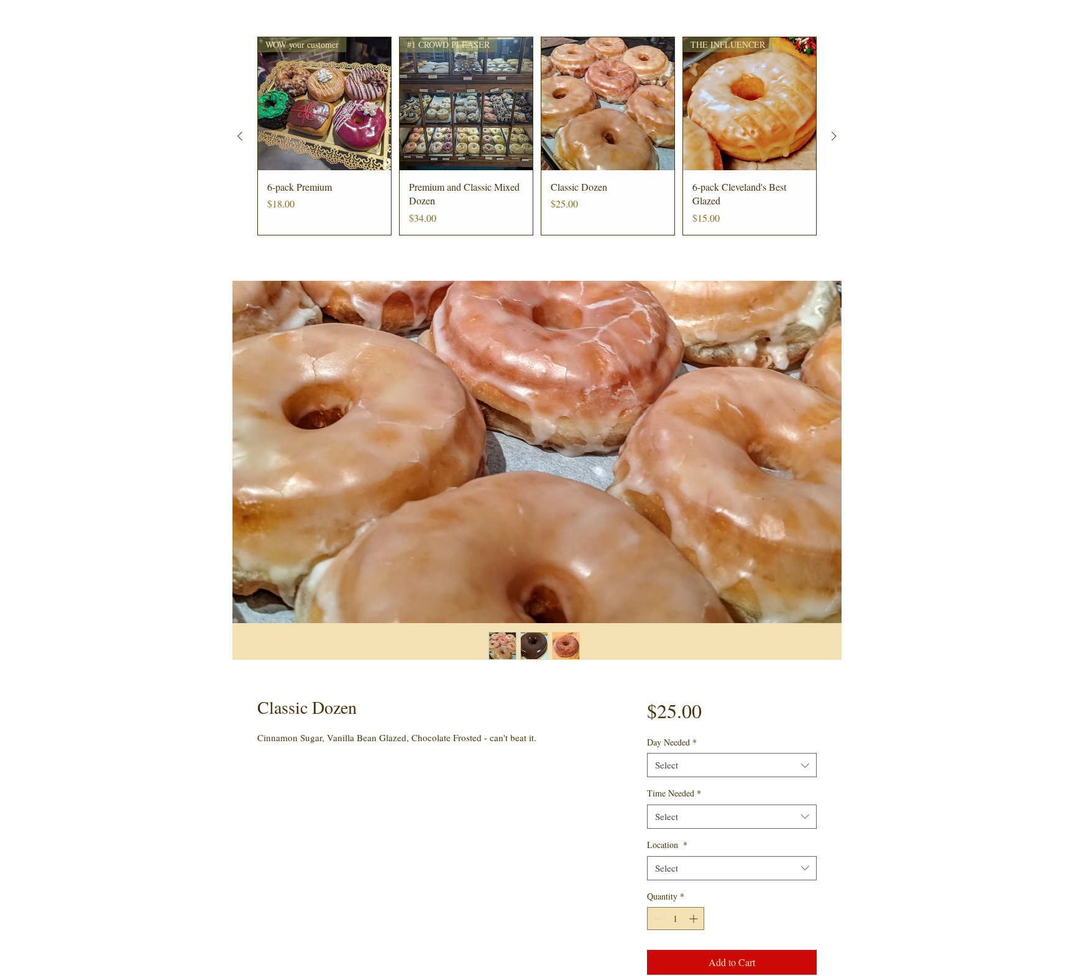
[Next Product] (834, 136)
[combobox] (732, 765)
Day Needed (672, 742)
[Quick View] (607, 103)
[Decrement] (656, 918)
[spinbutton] (675, 918)
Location (667, 845)
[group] (537, 136)
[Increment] (694, 918)
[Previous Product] (239, 136)
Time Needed (674, 793)
